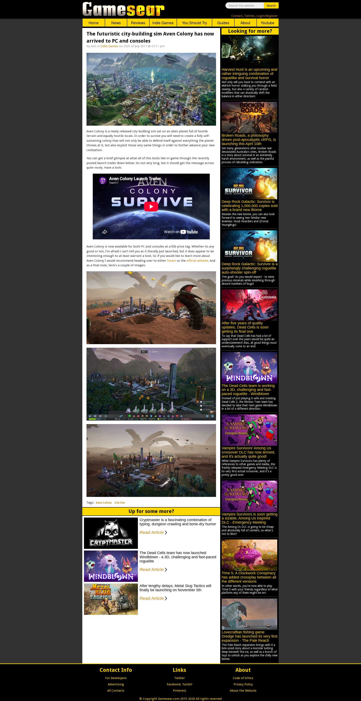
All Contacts (115, 690)
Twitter (249, 16)
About (245, 22)
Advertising (116, 684)
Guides (223, 22)
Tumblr (187, 684)
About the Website (243, 690)
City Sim (119, 502)
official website (197, 261)
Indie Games (163, 22)
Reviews (138, 22)
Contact (237, 16)
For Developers (116, 678)
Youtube (267, 22)
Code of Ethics (243, 678)
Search (271, 5)
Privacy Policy (243, 684)
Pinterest (179, 690)
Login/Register (267, 16)
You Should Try (194, 22)
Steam (171, 261)
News (116, 22)
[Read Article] (165, 530)
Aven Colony (104, 502)
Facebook (173, 684)
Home (94, 22)
